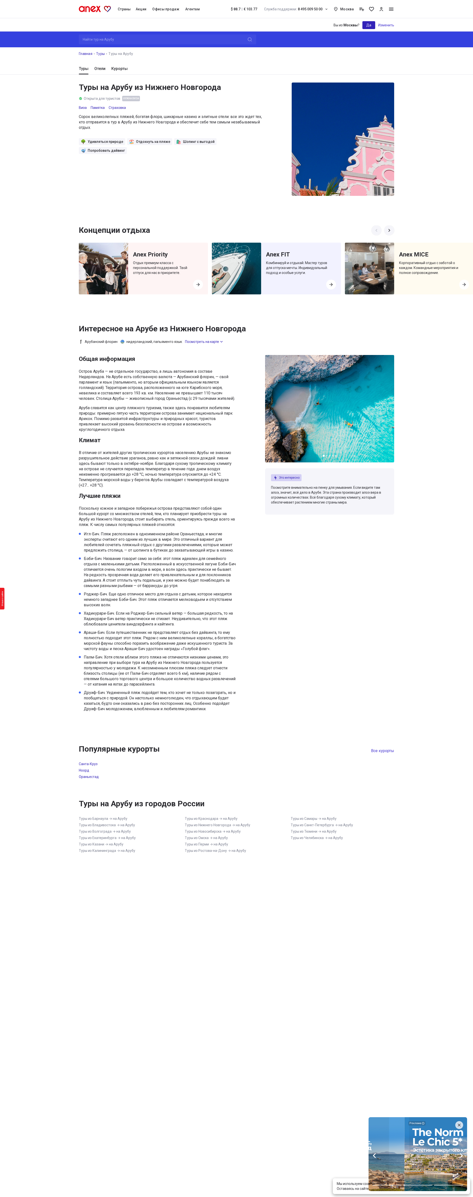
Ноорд (84, 770)
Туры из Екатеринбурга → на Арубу (107, 838)
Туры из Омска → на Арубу (206, 838)
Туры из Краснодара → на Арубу (211, 819)
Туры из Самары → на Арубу (314, 819)
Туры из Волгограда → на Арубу (105, 831)
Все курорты (382, 750)
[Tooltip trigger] (362, 9)
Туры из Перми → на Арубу (206, 844)
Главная (85, 54)
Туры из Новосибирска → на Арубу (213, 831)
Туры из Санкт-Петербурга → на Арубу (322, 825)
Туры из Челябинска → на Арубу (317, 838)
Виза (83, 108)
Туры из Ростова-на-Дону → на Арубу (215, 851)
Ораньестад (89, 777)
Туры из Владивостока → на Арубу (107, 825)
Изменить (386, 25)
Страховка (117, 108)
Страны (124, 9)
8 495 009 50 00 (293, 9)
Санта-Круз (88, 764)
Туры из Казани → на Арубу (101, 844)
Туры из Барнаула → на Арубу (103, 819)
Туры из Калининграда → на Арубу (107, 851)
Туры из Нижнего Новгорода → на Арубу (217, 825)
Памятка (98, 108)
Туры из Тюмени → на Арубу (314, 831)
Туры (100, 54)
